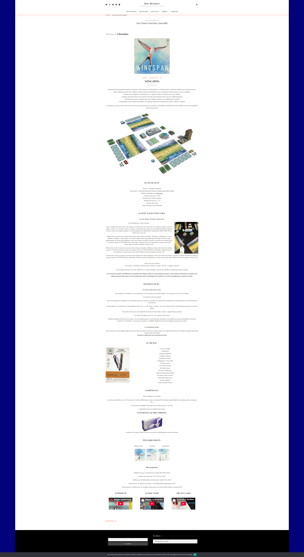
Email (109, 537)
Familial (144, 78)
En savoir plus (110, 521)
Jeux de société (131, 11)
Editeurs (164, 11)
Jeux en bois (155, 11)
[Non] (302, 554)
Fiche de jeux (143, 11)
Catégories (174, 11)
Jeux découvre (152, 3)
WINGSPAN (152, 81)
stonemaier (159, 193)
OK (195, 554)
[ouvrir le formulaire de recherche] (196, 4)
